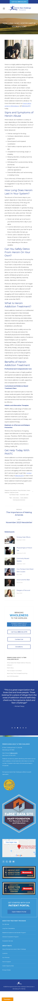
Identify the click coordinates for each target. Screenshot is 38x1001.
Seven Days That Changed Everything (17, 673)
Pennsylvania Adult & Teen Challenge (16, 986)
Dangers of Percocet (23, 590)
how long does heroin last (19, 499)
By (14, 494)
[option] (19, 698)
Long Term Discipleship (8, 928)
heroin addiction (24, 497)
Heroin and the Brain (23, 580)
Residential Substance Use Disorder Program (14, 932)
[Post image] (10, 540)
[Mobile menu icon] (4, 8)
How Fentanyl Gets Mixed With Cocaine (25, 570)
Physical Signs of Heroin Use (24, 549)
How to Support (6, 961)
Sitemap (23, 988)
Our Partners (5, 957)
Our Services (5, 924)
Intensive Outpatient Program (10, 936)
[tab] (12, 727)
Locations (4, 953)
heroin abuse (16, 497)
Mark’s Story (10, 668)
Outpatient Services (7, 941)
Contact (29, 473)
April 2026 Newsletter (13, 676)
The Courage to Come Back (14, 670)
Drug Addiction (14, 490)
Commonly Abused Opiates (23, 560)
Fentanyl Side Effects (23, 537)
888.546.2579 (26, 106)
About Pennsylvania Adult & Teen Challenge (14, 949)
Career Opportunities (8, 965)
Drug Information (22, 490)
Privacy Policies (6, 970)
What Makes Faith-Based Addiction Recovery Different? (19, 664)
